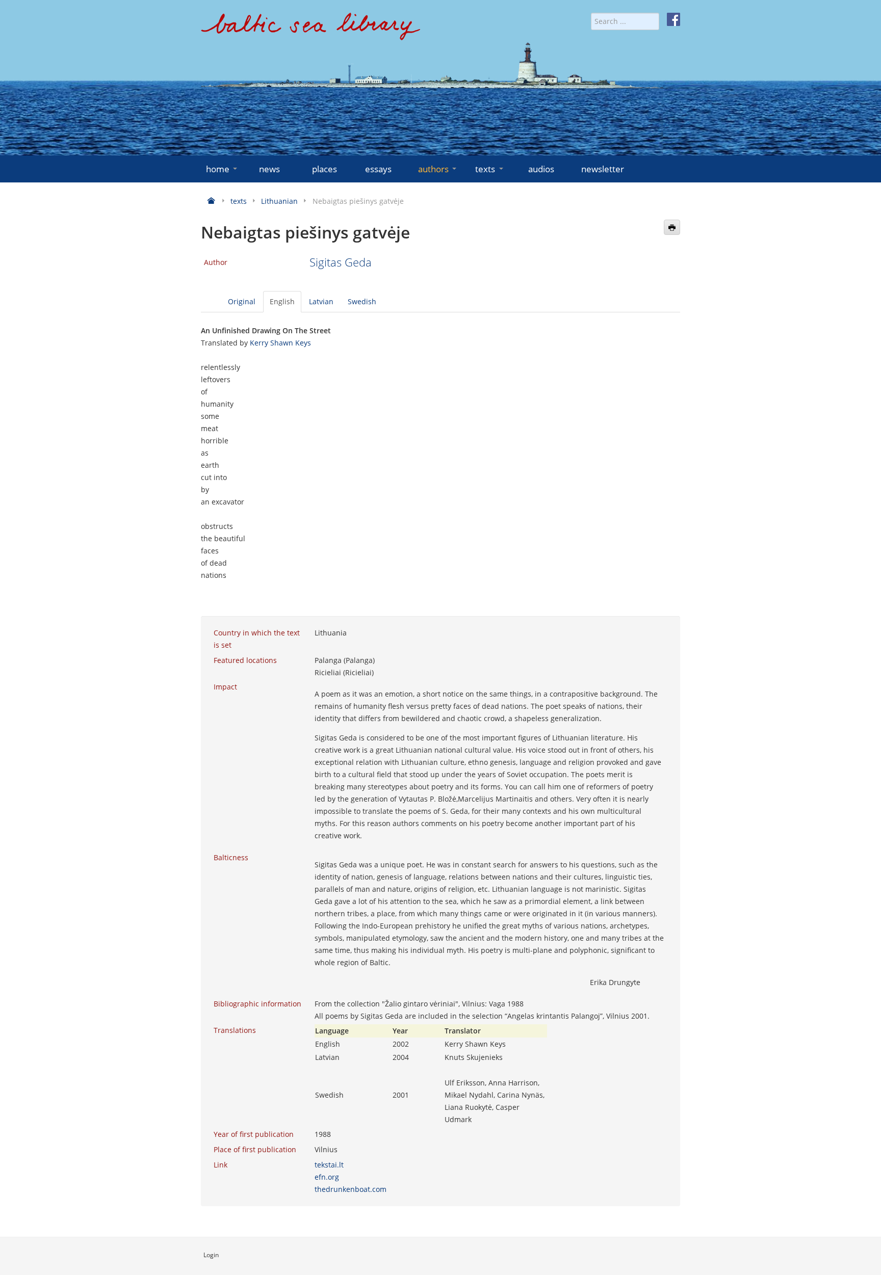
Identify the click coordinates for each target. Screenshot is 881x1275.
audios (541, 169)
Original (241, 301)
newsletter (602, 169)
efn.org (327, 1177)
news (269, 169)
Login (211, 1255)
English (282, 301)
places (324, 169)
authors (433, 169)
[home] (310, 30)
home (217, 169)
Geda (358, 262)
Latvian (321, 301)
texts (485, 169)
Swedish (362, 301)
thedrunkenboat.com (350, 1189)
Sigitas (327, 262)
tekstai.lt (329, 1165)
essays (378, 169)
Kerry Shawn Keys (280, 343)
